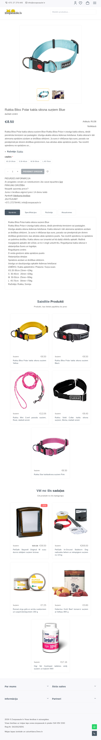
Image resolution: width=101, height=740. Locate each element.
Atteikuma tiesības (21, 196)
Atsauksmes (67, 212)
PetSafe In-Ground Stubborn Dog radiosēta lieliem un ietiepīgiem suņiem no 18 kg (71, 552)
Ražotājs (49, 212)
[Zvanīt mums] (94, 733)
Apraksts (12, 212)
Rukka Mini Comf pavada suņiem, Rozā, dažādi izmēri (29, 418)
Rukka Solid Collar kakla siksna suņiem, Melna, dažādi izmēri (71, 418)
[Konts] (75, 2)
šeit (61, 182)
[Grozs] (87, 2)
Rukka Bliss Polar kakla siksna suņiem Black (71, 361)
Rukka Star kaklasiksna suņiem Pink (49, 474)
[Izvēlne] (94, 2)
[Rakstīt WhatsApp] (94, 726)
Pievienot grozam (32, 171)
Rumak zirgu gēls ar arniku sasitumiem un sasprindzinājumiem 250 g (29, 610)
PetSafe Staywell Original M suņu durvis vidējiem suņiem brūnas (29, 551)
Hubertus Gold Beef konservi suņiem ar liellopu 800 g (71, 610)
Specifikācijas (31, 212)
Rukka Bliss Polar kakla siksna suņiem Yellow (29, 361)
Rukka (20, 151)
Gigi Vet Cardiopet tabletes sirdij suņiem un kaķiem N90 (50, 667)
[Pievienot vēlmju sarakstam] (47, 171)
